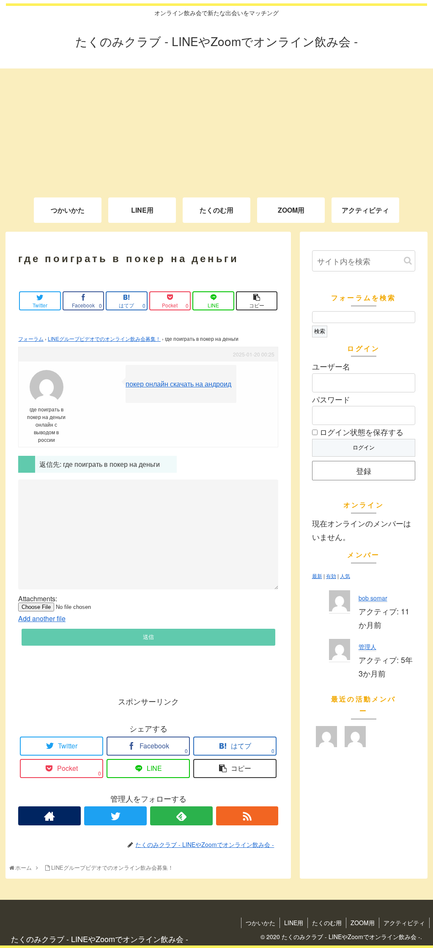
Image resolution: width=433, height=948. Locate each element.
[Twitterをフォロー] (115, 815)
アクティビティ (404, 922)
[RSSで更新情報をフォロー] (247, 815)
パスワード (331, 399)
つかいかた (260, 922)
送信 (148, 637)
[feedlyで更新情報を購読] (181, 815)
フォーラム (31, 338)
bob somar (373, 598)
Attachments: (37, 599)
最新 (317, 575)
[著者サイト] (49, 815)
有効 (331, 575)
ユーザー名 (331, 366)
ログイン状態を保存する (360, 431)
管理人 (367, 646)
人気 (345, 575)
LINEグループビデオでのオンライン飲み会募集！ (104, 338)
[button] (407, 260)
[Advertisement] (216, 127)
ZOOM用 (363, 922)
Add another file (42, 618)
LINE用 (293, 922)
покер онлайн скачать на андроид (178, 384)
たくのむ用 (327, 922)
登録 (363, 470)
